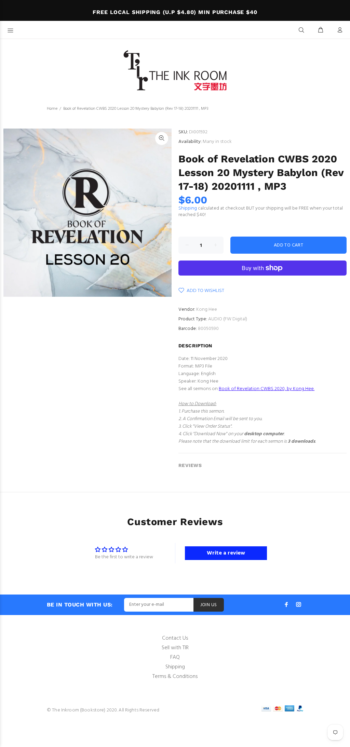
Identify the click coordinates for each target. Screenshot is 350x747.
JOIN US (208, 605)
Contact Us (175, 638)
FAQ (175, 657)
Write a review (226, 553)
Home (52, 108)
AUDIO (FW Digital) (227, 319)
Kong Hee (206, 310)
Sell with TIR (175, 647)
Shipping (187, 208)
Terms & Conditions (175, 676)
